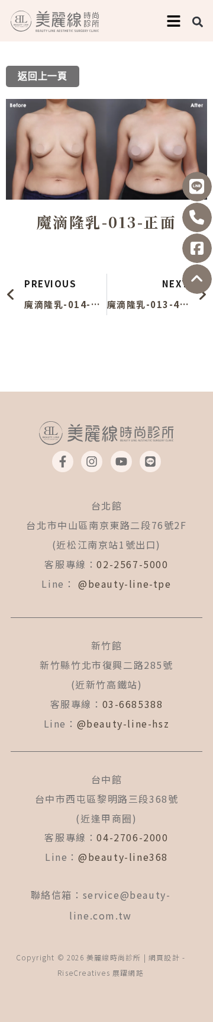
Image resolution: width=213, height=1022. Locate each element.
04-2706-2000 (132, 837)
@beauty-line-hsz (123, 723)
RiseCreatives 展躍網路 (100, 972)
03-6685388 (132, 704)
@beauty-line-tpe (125, 583)
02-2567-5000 (132, 564)
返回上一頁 (42, 76)
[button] (198, 21)
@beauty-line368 (123, 857)
